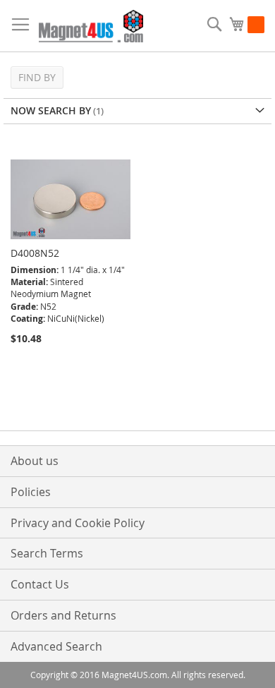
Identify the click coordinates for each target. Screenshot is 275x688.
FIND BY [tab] (37, 77)
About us (35, 461)
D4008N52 (35, 253)
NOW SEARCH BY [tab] (51, 110)
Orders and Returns (63, 615)
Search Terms (47, 553)
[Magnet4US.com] (91, 26)
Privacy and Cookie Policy (78, 523)
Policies (31, 492)
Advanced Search (56, 646)
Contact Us (40, 584)
